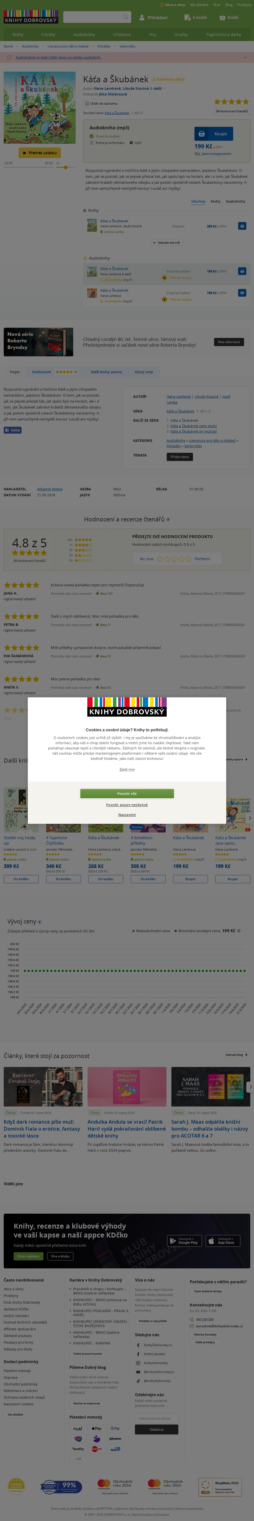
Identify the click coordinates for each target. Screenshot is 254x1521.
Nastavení (127, 814)
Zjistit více (127, 769)
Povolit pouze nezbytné (127, 804)
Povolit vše (127, 793)
